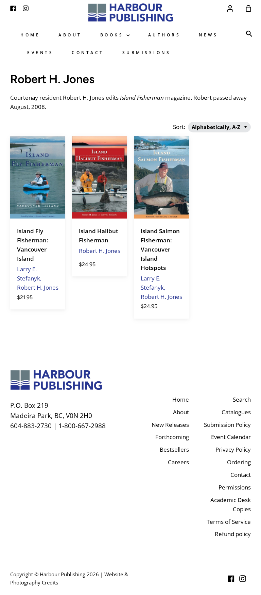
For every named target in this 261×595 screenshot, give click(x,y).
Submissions (146, 52)
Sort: (180, 127)
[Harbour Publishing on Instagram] (242, 578)
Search (242, 399)
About (70, 34)
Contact (88, 52)
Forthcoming (172, 437)
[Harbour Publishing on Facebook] (231, 578)
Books (113, 34)
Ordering (239, 462)
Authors (164, 34)
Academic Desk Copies (230, 504)
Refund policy (233, 534)
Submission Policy (227, 425)
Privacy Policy (233, 449)
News (208, 34)
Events (40, 52)
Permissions (235, 487)
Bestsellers (174, 449)
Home (30, 34)
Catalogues (236, 412)
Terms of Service (229, 522)
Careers (178, 462)
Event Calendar (231, 437)
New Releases (170, 425)
